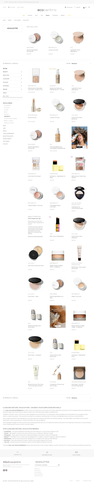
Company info (87, 480)
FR (3, 7)
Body (36, 15)
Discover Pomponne (51, 435)
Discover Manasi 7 (61, 436)
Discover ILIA (54, 431)
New (24, 15)
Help (71, 480)
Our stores (37, 472)
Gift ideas (6, 141)
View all (15, 63)
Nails (4, 131)
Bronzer (6, 114)
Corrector (7, 107)
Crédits (32, 481)
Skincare (30, 15)
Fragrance (55, 15)
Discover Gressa (48, 433)
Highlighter (7, 116)
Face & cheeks (7, 103)
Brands (63, 15)
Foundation (7, 105)
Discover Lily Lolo (47, 442)
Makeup (48, 15)
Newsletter (40, 462)
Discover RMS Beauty (51, 438)
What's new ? (7, 138)
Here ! (37, 2)
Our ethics (37, 470)
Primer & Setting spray (10, 118)
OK (59, 465)
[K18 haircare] (79, 137)
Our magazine (38, 474)
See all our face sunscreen (35, 236)
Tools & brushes (8, 133)
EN (5, 7)
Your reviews (38, 475)
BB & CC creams (8, 120)
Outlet (69, 15)
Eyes (4, 125)
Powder (6, 110)
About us (37, 468)
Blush (5, 112)
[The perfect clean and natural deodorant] (58, 316)
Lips (4, 128)
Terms (77, 480)
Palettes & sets (8, 136)
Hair (42, 15)
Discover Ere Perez (46, 440)
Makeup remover (9, 123)
